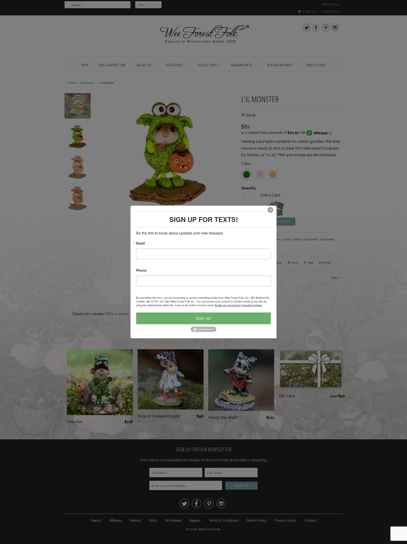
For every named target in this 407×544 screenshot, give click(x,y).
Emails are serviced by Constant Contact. (238, 305)
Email (140, 243)
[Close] (270, 210)
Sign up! (204, 318)
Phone (141, 270)
